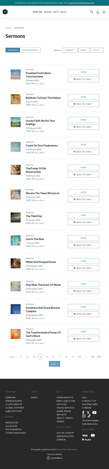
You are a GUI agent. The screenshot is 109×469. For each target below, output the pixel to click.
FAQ (84, 397)
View (83, 72)
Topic (96, 50)
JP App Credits (14, 404)
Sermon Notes (65, 397)
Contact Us (89, 401)
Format (69, 50)
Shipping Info (90, 404)
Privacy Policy (61, 449)
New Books (12, 422)
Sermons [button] (38, 12)
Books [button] (48, 12)
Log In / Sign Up (65, 433)
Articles (62, 404)
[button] (98, 12)
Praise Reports (65, 408)
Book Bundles (14, 429)
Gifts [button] (56, 12)
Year (83, 50)
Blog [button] (63, 12)
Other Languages (16, 433)
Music (34, 397)
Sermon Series (30, 50)
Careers (87, 408)
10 (79, 356)
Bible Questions (66, 401)
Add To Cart (84, 79)
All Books (11, 426)
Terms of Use (72, 449)
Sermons (13, 50)
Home (8, 28)
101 (93, 356)
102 (99, 356)
